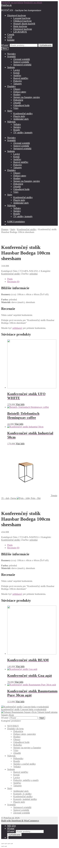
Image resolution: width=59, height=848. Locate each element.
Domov (4, 229)
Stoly (9, 111)
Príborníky (18, 758)
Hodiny (17, 94)
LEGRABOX (20, 31)
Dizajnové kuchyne (16, 15)
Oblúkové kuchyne (22, 21)
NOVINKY (13, 726)
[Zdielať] (5, 843)
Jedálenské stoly (21, 119)
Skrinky (17, 127)
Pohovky (17, 81)
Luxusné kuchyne (21, 18)
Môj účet (11, 825)
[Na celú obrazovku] (8, 843)
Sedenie (11, 67)
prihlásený (17, 328)
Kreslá (16, 73)
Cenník (10, 34)
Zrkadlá (17, 102)
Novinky (11, 54)
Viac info (20, 404)
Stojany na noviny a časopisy (27, 747)
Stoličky (17, 75)
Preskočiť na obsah (33, 2)
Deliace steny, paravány (24, 734)
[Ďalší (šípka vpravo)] (5, 846)
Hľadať (11, 828)
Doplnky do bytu (15, 728)
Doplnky (11, 86)
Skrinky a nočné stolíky (24, 764)
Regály (16, 130)
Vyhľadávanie (45, 45)
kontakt (10, 40)
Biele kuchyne (20, 26)
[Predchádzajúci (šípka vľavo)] (2, 846)
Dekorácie (18, 100)
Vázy (15, 108)
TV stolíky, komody (23, 132)
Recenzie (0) (13, 281)
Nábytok (11, 121)
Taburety (17, 83)
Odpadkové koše (21, 105)
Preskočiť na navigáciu (12, 2)
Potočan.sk (6, 5)
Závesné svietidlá (21, 59)
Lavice (16, 70)
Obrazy (16, 89)
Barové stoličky (20, 78)
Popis (10, 279)
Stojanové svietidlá (22, 64)
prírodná (33, 273)
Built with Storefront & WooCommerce (20, 820)
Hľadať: (5, 45)
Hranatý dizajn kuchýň (24, 23)
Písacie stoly (19, 116)
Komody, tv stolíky (22, 793)
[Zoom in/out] (11, 843)
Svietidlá (11, 56)
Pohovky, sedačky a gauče (26, 780)
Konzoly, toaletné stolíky (25, 799)
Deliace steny (19, 92)
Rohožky (17, 745)
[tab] (32, 279)
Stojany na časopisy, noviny (26, 97)
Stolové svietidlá (21, 62)
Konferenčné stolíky (23, 113)
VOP (9, 37)
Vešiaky (17, 124)
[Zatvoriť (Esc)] (2, 843)
